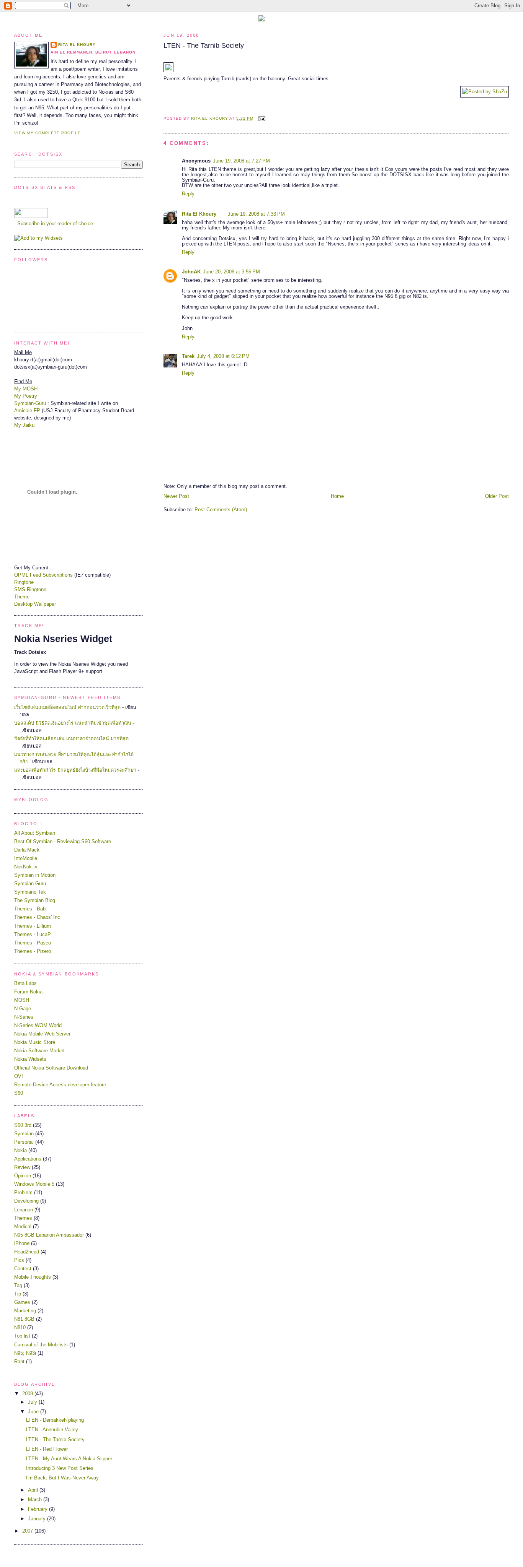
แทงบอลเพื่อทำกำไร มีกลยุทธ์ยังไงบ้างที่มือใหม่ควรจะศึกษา (75, 770)
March (35, 1499)
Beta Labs (25, 983)
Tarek (188, 356)
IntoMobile (25, 858)
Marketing (25, 1310)
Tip (17, 1294)
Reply (188, 194)
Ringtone (24, 582)
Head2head (26, 1252)
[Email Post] (261, 118)
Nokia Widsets (30, 1059)
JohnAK (191, 272)
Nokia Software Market (39, 1050)
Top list (22, 1336)
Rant (19, 1361)
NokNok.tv (26, 867)
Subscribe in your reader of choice (54, 223)
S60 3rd (22, 1125)
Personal (24, 1142)
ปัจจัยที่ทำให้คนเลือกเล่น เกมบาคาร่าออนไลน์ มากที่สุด (71, 738)
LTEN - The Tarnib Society (55, 1439)
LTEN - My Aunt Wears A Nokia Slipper (69, 1458)
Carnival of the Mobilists (41, 1345)
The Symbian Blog (34, 900)
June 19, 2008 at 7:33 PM (256, 214)
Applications (27, 1159)
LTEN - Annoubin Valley (52, 1429)
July (33, 1402)
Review (22, 1167)
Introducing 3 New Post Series (59, 1468)
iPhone (21, 1243)
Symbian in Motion (35, 875)
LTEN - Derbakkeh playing (55, 1420)
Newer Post (176, 496)
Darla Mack (26, 850)
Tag (18, 1285)
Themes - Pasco (32, 943)
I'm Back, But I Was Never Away (62, 1478)
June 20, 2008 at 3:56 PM (231, 272)
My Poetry (25, 396)
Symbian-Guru (30, 403)
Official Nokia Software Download (51, 1068)
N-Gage (22, 1008)
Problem (23, 1192)
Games (22, 1302)
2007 (28, 1531)
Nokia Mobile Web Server (42, 1034)
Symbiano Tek (30, 892)
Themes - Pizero (32, 951)
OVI (18, 1076)
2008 (28, 1393)
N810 (20, 1327)
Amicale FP (27, 410)
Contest (22, 1268)
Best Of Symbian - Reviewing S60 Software (62, 841)
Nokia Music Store (34, 1042)
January (37, 1518)
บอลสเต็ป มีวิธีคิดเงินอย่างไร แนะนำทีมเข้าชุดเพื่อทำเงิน (72, 723)
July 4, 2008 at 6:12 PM (223, 356)
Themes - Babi (30, 909)
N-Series (23, 1017)
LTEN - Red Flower (47, 1449)
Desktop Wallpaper (35, 604)
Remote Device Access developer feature (60, 1084)
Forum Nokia (28, 992)
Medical (22, 1226)
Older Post (497, 496)
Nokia (20, 1150)
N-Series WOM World (38, 1025)
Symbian (24, 1133)
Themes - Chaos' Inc (37, 917)
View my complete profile (47, 133)
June (34, 1411)
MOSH (21, 1000)
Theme (21, 597)
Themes (23, 1218)
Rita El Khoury (199, 214)
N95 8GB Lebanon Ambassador (49, 1235)
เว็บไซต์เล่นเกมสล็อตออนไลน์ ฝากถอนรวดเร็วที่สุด (67, 707)
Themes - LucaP (32, 934)
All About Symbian (34, 833)
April (33, 1490)
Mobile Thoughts (32, 1277)
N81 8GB (24, 1319)
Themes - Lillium (32, 926)
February (38, 1509)
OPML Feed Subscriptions (43, 575)
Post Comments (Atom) (220, 509)
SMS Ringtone (30, 589)
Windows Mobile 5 (34, 1184)
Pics (19, 1260)
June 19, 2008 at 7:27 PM (241, 161)
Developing (26, 1201)
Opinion (22, 1176)
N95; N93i (25, 1353)
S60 (18, 1093)
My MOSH (26, 389)
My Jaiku (24, 425)
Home (337, 496)
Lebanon (23, 1210)
